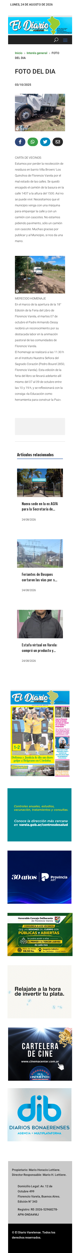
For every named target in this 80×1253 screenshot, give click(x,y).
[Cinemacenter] (40, 1054)
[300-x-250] (39, 840)
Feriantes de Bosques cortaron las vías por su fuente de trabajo (39, 580)
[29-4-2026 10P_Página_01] (40, 778)
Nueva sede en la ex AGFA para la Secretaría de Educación (40, 509)
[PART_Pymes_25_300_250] (39, 902)
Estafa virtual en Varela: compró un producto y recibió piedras (39, 650)
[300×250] (39, 1017)
